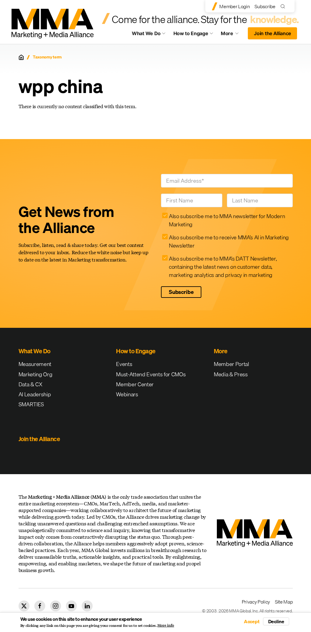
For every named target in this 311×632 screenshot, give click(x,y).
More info (165, 625)
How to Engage (190, 33)
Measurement (35, 364)
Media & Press (231, 374)
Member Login (234, 6)
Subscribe (265, 6)
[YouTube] (71, 605)
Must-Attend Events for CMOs (151, 374)
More (232, 34)
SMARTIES (31, 404)
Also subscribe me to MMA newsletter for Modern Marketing (227, 220)
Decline (276, 621)
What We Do (146, 33)
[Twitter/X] (24, 605)
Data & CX (31, 384)
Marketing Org (36, 374)
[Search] (284, 6)
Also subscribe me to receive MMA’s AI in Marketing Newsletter (229, 241)
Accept (252, 621)
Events (124, 364)
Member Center (135, 384)
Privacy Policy (256, 602)
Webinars (127, 394)
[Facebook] (39, 605)
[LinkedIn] (87, 605)
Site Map (283, 602)
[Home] (21, 57)
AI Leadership (35, 394)
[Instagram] (55, 605)
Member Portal (231, 364)
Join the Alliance (272, 33)
